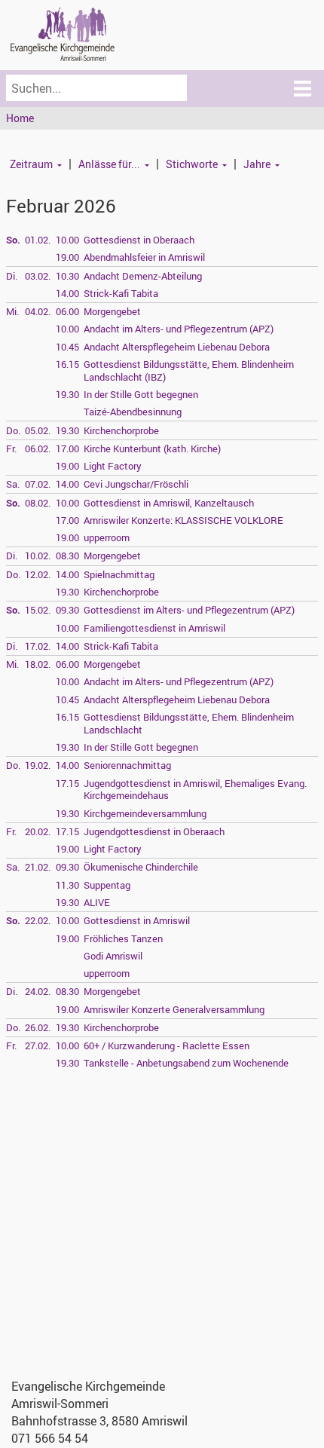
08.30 (67, 555)
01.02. (37, 239)
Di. (11, 276)
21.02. (37, 867)
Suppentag (107, 885)
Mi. (12, 311)
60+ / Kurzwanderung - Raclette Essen (166, 1045)
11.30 (67, 885)
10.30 (67, 276)
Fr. (11, 448)
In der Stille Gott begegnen (141, 394)
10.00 (67, 239)
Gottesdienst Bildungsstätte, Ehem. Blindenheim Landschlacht (189, 723)
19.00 (67, 257)
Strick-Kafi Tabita (121, 293)
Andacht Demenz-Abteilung (143, 276)
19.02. (37, 765)
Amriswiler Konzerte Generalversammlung (174, 1009)
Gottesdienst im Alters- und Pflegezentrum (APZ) (189, 610)
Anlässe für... (109, 164)
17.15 (67, 783)
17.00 (67, 448)
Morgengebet (112, 311)
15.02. (37, 610)
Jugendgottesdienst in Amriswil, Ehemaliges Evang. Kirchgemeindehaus (195, 789)
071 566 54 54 (49, 1438)
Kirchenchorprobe (121, 430)
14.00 (67, 293)
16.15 (67, 364)
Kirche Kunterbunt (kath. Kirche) (152, 448)
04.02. (37, 311)
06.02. (37, 448)
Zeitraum (31, 164)
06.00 (67, 311)
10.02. (37, 555)
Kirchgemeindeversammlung (145, 813)
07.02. (37, 484)
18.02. (37, 664)
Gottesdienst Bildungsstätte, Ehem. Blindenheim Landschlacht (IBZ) (189, 370)
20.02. (37, 831)
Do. (13, 430)
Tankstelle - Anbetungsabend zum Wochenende (186, 1063)
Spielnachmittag (119, 574)
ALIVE (97, 902)
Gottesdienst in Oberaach (139, 239)
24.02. (37, 991)
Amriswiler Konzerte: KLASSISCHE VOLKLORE (183, 520)
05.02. (37, 430)
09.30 (67, 610)
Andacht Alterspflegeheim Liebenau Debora (177, 347)
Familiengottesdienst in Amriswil (154, 628)
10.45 (67, 347)
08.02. (37, 503)
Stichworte (192, 164)
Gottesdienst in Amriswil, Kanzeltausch (169, 503)
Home (20, 118)
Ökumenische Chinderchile (141, 867)
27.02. (37, 1045)
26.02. (37, 1027)
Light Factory (113, 466)
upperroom (107, 537)
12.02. (37, 574)
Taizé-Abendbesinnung (133, 411)
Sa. (13, 484)
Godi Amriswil (113, 956)
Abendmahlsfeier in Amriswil (144, 257)
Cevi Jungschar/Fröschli (136, 484)
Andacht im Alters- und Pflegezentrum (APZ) (179, 328)
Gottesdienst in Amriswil (137, 920)
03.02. (37, 276)
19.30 (67, 394)
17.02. (37, 646)
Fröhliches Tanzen (123, 938)
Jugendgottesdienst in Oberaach (154, 831)
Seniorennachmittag (127, 765)
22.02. (37, 920)
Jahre (257, 164)
